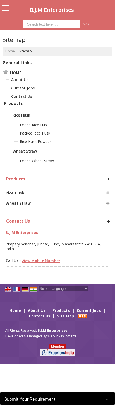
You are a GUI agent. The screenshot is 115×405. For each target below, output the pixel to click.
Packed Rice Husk (35, 133)
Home (10, 51)
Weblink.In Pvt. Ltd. (62, 336)
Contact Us (21, 96)
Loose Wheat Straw (37, 160)
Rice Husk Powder (35, 141)
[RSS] (82, 316)
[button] (41, 260)
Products (13, 103)
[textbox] (52, 24)
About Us (19, 79)
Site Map (65, 316)
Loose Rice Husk (34, 124)
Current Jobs (23, 88)
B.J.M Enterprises (52, 10)
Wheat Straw (25, 151)
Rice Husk (21, 115)
